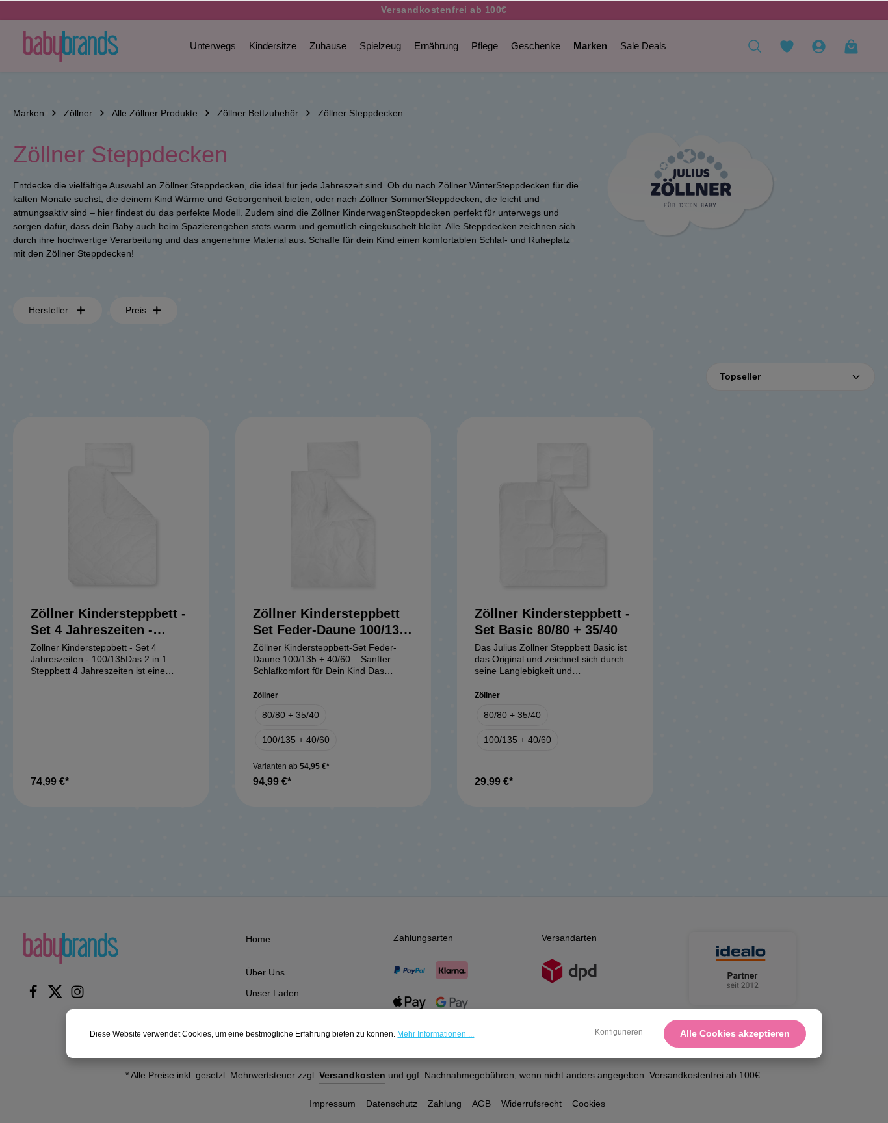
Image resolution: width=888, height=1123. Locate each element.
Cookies (588, 1103)
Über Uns (265, 972)
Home (258, 939)
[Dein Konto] (818, 46)
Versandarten (569, 938)
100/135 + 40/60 (296, 739)
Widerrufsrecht (531, 1103)
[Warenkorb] (851, 46)
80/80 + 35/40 (290, 715)
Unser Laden (272, 993)
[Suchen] (755, 46)
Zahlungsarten (423, 938)
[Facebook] (34, 995)
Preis (135, 310)
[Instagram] (77, 995)
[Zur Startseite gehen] (70, 46)
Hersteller (48, 310)
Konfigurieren (619, 1032)
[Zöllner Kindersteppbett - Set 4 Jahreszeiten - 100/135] (111, 514)
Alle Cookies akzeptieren (735, 1033)
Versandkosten (352, 1075)
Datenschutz (391, 1103)
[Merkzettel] (787, 46)
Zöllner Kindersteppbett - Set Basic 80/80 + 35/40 (552, 621)
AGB (481, 1103)
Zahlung (445, 1103)
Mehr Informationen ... (435, 1034)
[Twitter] (56, 995)
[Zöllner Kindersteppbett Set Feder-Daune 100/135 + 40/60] (333, 514)
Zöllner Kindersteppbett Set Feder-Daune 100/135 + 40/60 (329, 622)
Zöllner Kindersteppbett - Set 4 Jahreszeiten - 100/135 (108, 622)
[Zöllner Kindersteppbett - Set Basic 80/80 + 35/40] (555, 514)
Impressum (332, 1103)
